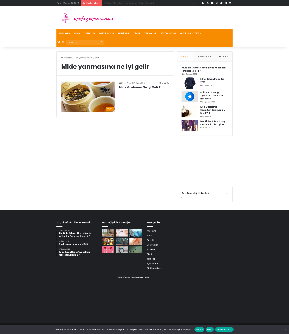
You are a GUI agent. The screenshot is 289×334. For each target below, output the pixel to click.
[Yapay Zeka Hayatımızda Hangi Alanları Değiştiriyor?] (135, 233)
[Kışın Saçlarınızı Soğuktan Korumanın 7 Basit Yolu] (190, 111)
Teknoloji (150, 33)
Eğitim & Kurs (168, 33)
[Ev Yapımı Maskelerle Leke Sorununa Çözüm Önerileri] (122, 233)
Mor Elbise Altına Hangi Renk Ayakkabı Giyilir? (212, 123)
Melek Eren (126, 83)
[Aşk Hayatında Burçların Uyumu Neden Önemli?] (108, 249)
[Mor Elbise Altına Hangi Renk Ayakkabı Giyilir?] (190, 125)
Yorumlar (223, 56)
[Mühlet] (85, 17)
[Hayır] (285, 329)
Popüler (185, 56)
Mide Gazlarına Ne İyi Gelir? (140, 87)
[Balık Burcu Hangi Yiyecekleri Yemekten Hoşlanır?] (190, 96)
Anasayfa (64, 33)
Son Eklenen (204, 56)
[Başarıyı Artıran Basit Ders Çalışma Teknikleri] (122, 241)
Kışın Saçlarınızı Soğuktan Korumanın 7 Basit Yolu (212, 110)
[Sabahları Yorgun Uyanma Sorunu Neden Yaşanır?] (122, 249)
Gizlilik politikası (190, 33)
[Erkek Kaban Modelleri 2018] (190, 83)
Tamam (199, 329)
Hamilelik (124, 33)
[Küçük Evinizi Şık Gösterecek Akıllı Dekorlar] (108, 233)
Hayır (209, 329)
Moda (77, 33)
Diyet (137, 33)
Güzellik (90, 33)
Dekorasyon (106, 33)
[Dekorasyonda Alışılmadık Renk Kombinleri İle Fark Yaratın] (135, 249)
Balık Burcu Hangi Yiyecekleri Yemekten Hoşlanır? (212, 95)
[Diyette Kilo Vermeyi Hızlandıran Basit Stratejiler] (108, 241)
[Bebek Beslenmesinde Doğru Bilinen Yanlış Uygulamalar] (135, 241)
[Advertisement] (205, 161)
